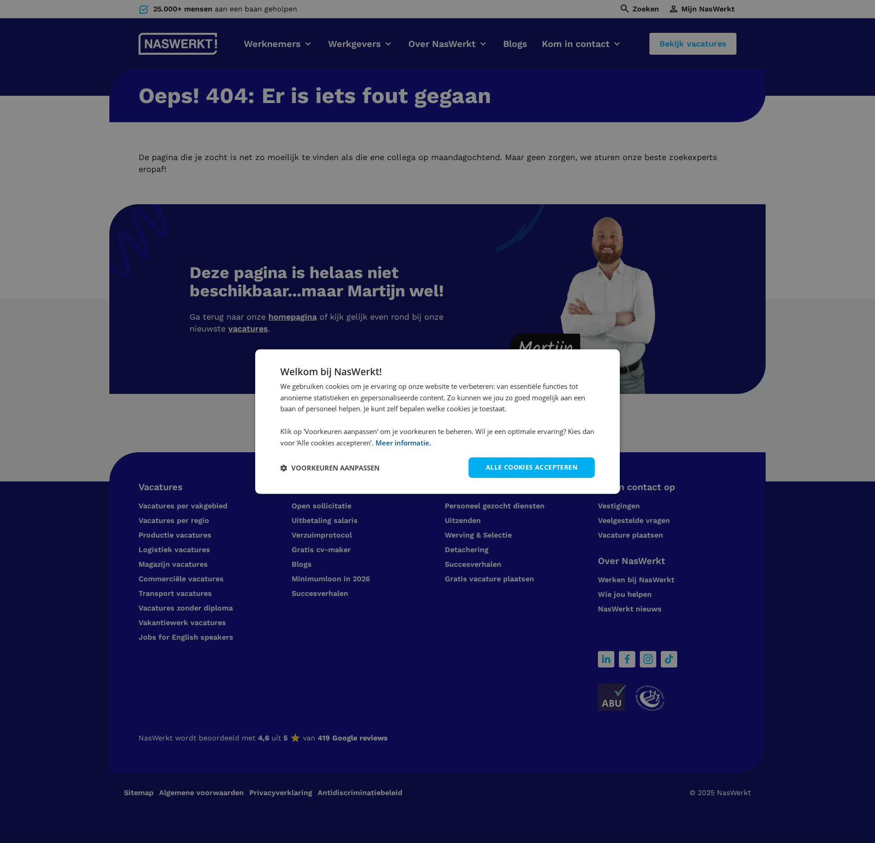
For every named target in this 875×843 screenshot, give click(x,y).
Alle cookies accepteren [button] (531, 467)
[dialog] (437, 421)
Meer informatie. (403, 442)
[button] (330, 468)
